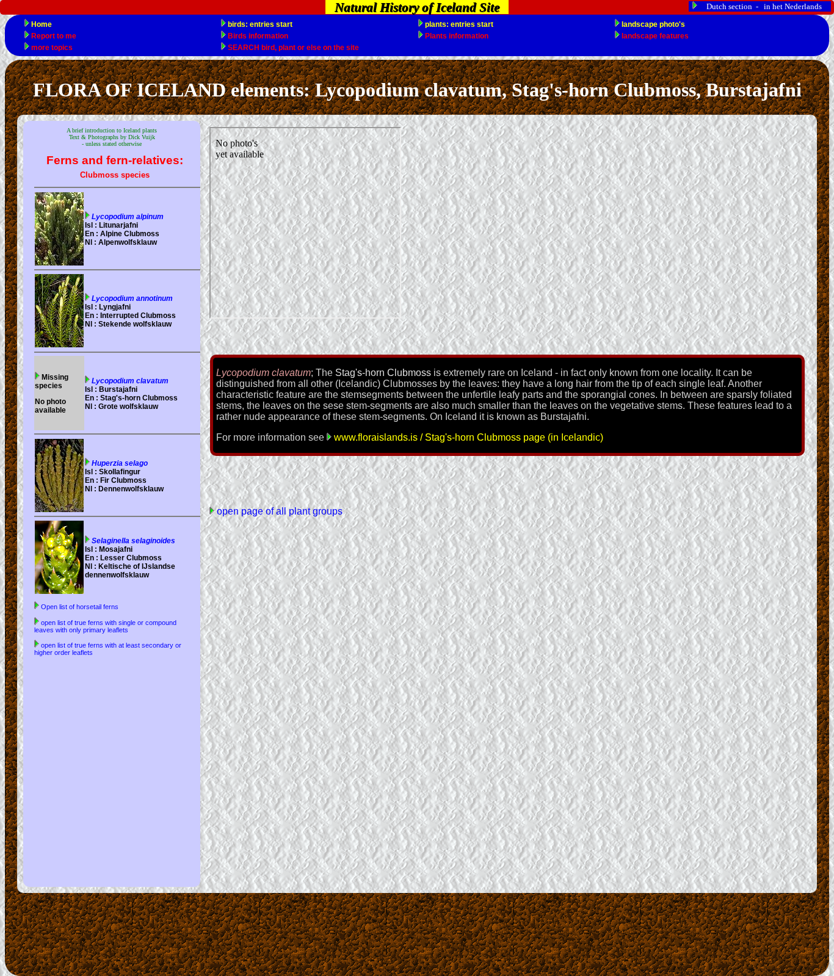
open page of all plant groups (278, 511)
